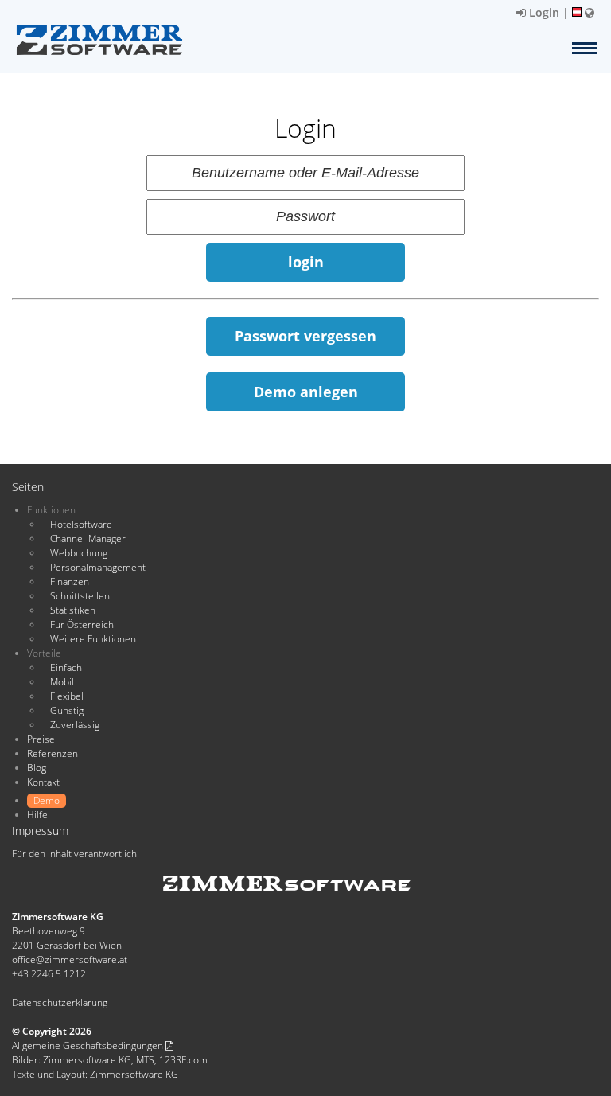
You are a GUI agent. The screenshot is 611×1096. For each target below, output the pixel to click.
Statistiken (72, 610)
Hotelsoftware (81, 524)
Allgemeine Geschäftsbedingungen (88, 1045)
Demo (46, 800)
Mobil (62, 681)
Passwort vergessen (305, 335)
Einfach (66, 667)
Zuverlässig (74, 724)
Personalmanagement (98, 567)
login (306, 261)
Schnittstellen (80, 596)
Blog (36, 767)
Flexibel (67, 696)
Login (542, 12)
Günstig (67, 710)
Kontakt (43, 782)
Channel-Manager (88, 538)
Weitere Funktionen (93, 639)
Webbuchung (78, 553)
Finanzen (69, 581)
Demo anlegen (306, 391)
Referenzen (52, 753)
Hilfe (37, 814)
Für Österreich (82, 624)
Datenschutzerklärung (59, 1002)
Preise (41, 739)
